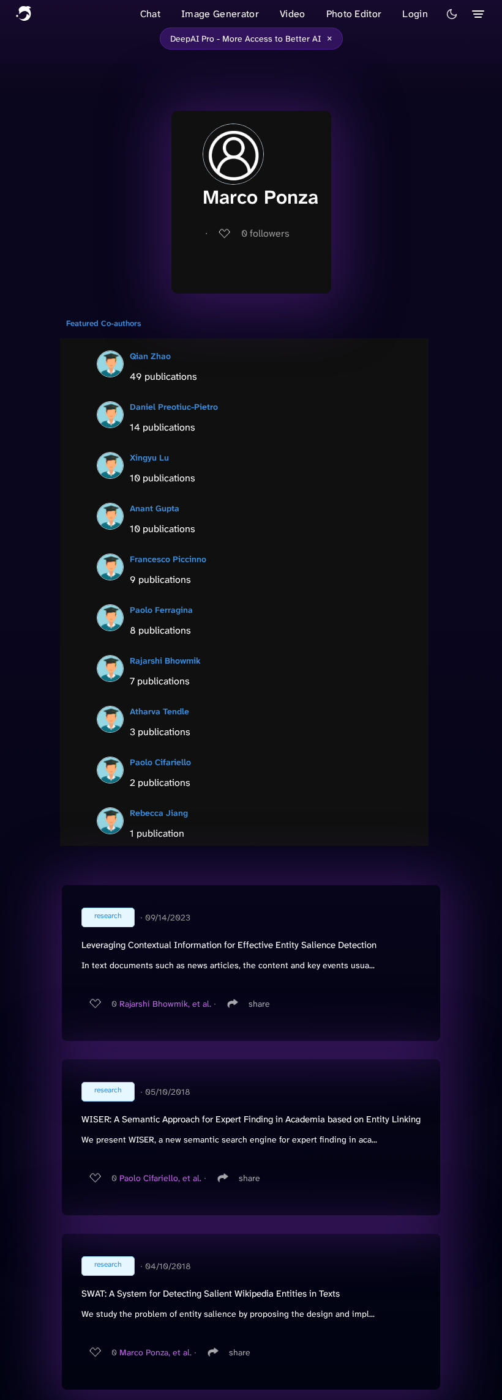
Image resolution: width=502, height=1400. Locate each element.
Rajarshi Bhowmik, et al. (165, 1003)
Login (415, 13)
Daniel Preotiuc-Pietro (174, 406)
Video (292, 13)
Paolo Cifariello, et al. (160, 1177)
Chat (150, 13)
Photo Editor (354, 13)
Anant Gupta (154, 508)
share (259, 1003)
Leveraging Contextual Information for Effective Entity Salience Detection (228, 945)
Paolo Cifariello (160, 762)
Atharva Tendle (159, 711)
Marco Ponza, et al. (155, 1352)
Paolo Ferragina (161, 609)
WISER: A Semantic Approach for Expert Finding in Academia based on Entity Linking (251, 1119)
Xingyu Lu (149, 457)
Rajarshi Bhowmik (165, 660)
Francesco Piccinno (168, 559)
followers (265, 233)
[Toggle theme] (452, 14)
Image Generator (220, 13)
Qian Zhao (150, 355)
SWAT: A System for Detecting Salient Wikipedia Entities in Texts (210, 1293)
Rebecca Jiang (159, 812)
